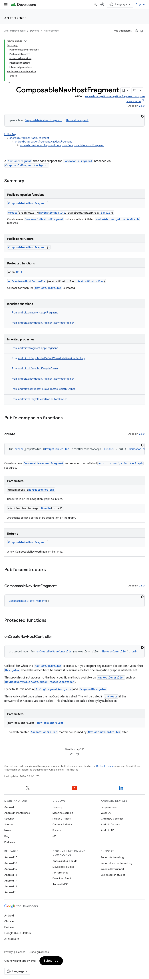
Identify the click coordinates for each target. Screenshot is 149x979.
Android (9, 807)
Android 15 (10, 869)
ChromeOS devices (112, 818)
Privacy (57, 830)
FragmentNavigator (93, 689)
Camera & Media (62, 824)
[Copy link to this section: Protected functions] (50, 621)
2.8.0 (142, 105)
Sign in (140, 4)
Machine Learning (63, 812)
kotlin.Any (10, 134)
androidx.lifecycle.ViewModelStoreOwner (42, 399)
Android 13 (10, 880)
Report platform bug (112, 857)
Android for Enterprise (17, 812)
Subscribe (51, 961)
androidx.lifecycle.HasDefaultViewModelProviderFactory (51, 358)
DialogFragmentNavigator (53, 689)
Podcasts (9, 842)
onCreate (111, 696)
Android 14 (10, 874)
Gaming (57, 807)
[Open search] (95, 4)
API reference (15, 18)
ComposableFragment (78, 161)
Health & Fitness (62, 818)
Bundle (105, 212)
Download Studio (62, 878)
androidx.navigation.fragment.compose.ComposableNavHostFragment (62, 145)
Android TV (107, 830)
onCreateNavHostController (27, 281)
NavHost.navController (104, 732)
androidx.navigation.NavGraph (117, 219)
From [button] (35, 312)
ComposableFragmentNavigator (26, 165)
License (20, 952)
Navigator (12, 670)
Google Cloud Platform (17, 933)
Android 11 (10, 892)
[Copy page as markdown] (135, 90)
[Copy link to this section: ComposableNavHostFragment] (60, 586)
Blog (6, 836)
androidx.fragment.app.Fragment (29, 138)
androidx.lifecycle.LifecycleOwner (38, 368)
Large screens (109, 807)
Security (9, 818)
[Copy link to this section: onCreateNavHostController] (55, 637)
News (7, 830)
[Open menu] (5, 4)
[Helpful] (136, 31)
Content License (105, 766)
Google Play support (112, 869)
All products (11, 939)
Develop (34, 30)
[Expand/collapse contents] (25, 41)
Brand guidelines (39, 952)
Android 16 (10, 863)
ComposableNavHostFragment (43, 120)
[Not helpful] (142, 31)
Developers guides (63, 866)
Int (62, 212)
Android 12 (10, 886)
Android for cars (110, 824)
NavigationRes (49, 212)
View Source (133, 101)
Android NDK (60, 884)
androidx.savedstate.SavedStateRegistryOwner (46, 389)
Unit (19, 272)
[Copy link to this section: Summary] (27, 181)
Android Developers (14, 30)
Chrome (9, 921)
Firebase (9, 927)
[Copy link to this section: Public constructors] (49, 570)
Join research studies (113, 874)
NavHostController (90, 281)
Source (8, 824)
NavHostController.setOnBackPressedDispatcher (39, 682)
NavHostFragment (77, 120)
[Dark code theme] (142, 116)
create (12, 212)
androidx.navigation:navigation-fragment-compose (115, 96)
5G (54, 836)
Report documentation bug (116, 863)
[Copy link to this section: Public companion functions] (66, 418)
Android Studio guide (65, 861)
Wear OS (106, 812)
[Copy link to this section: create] (19, 434)
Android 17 (10, 857)
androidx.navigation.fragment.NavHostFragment (43, 141)
